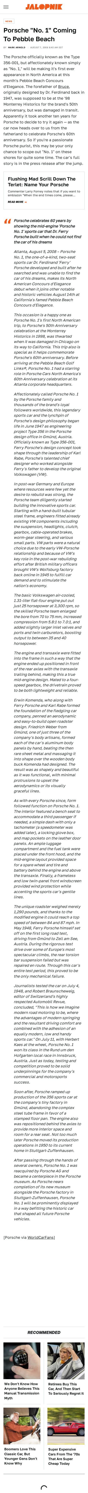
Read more (15, 202)
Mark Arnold (16, 47)
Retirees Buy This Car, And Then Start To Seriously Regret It (66, 1389)
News (8, 21)
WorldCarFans (41, 1237)
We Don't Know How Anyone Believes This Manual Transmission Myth (22, 1391)
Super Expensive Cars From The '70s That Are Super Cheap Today (64, 1456)
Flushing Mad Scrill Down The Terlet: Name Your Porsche (42, 181)
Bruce (63, 86)
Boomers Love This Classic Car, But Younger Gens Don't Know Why (20, 1456)
